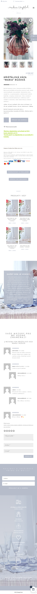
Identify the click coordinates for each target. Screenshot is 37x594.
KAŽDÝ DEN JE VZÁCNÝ (18, 274)
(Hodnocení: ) (13, 84)
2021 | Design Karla (18, 592)
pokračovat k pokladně (18, 172)
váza (21, 148)
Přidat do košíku (19, 120)
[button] (30, 20)
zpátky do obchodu (18, 179)
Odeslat (28, 456)
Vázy (13, 148)
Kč (32, 36)
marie (18, 148)
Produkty (10, 148)
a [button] (33, 8)
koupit (18, 307)
